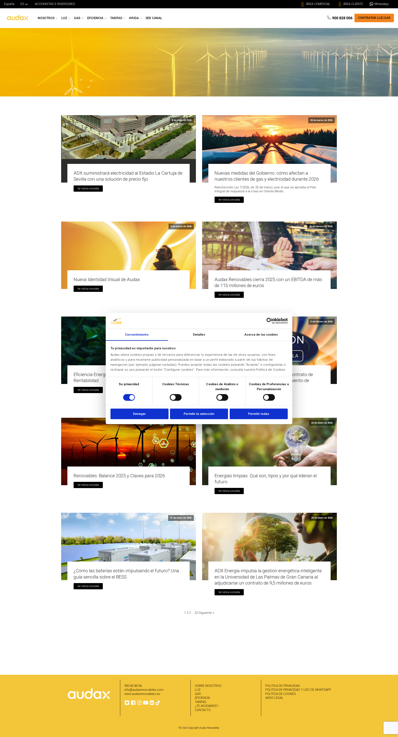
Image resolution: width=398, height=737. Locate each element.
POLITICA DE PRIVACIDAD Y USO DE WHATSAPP (298, 690)
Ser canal (154, 18)
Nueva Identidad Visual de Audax (107, 279)
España (9, 4)
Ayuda (134, 18)
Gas (77, 18)
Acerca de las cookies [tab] (261, 334)
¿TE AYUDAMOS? (206, 706)
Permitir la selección (199, 414)
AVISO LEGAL (274, 698)
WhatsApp (381, 4)
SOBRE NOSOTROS (208, 686)
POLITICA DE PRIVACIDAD (282, 686)
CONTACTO (203, 710)
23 (196, 613)
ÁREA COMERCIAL (318, 4)
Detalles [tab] (199, 334)
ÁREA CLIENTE (353, 4)
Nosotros (46, 18)
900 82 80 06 (133, 686)
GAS (198, 694)
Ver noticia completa (88, 188)
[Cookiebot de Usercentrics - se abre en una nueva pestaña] (269, 321)
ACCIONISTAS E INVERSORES (55, 4)
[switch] (176, 397)
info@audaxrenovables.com (144, 690)
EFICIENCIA (202, 698)
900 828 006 (342, 18)
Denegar (139, 414)
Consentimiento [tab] (136, 334)
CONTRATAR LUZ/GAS (374, 18)
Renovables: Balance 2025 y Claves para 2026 (119, 475)
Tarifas (116, 18)
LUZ (197, 690)
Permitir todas (258, 414)
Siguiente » (206, 613)
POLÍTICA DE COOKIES (280, 694)
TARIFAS (200, 702)
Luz (64, 18)
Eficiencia (95, 18)
